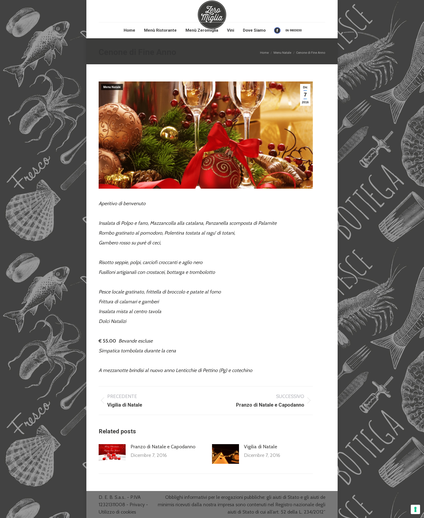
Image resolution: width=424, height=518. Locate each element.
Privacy (137, 504)
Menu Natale (112, 87)
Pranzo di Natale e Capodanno (163, 447)
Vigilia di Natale (260, 447)
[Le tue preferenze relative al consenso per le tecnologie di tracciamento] (415, 509)
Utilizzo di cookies (117, 512)
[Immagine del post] (112, 454)
